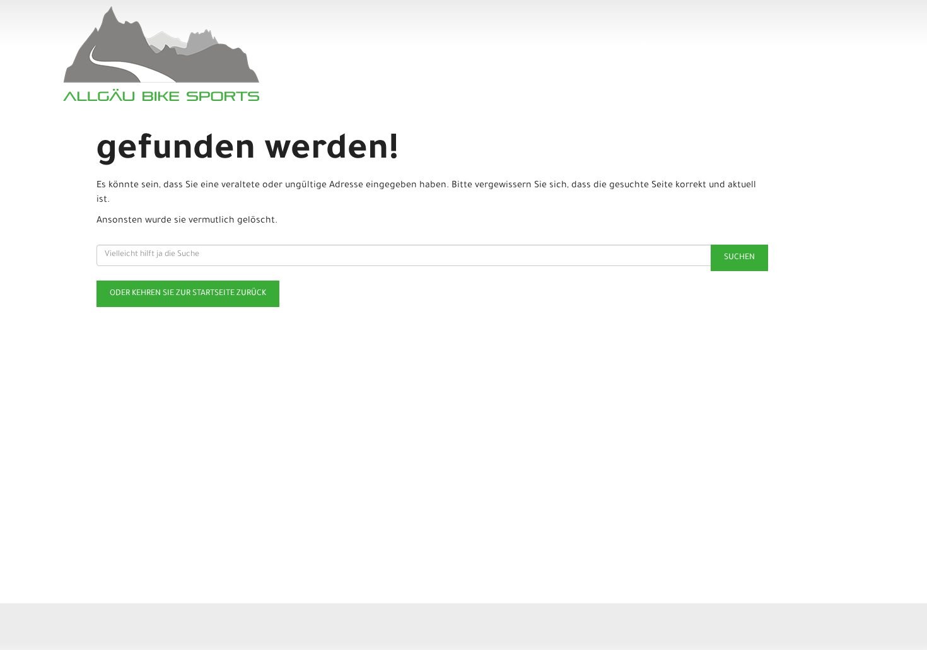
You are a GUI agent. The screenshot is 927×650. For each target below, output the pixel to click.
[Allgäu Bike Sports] (225, 53)
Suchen (739, 257)
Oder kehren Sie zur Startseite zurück (188, 293)
